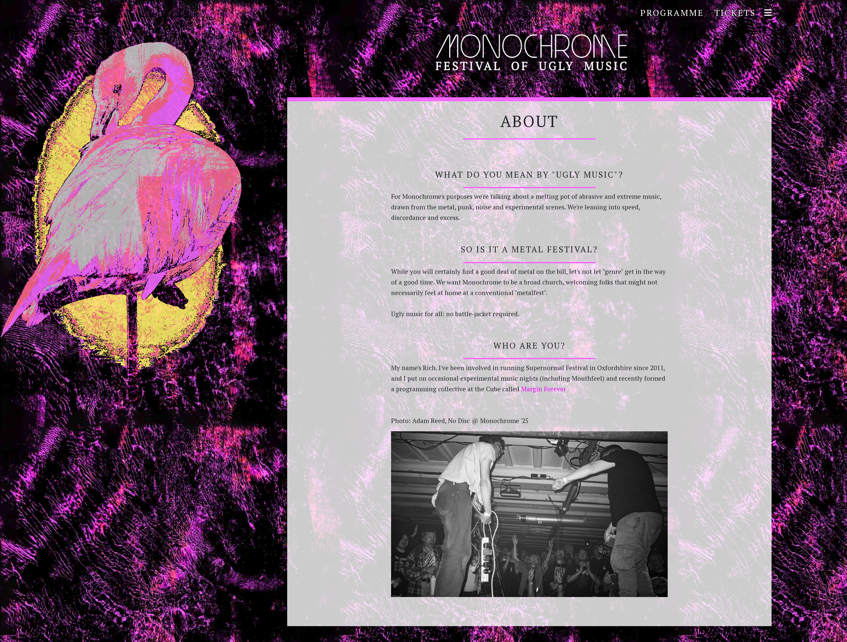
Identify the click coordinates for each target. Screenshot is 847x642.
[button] (766, 12)
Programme (672, 12)
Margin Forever (543, 389)
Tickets (735, 12)
